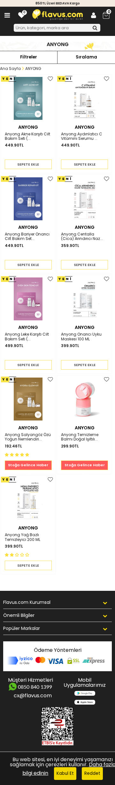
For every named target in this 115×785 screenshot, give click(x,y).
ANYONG (28, 127)
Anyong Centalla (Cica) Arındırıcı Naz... (82, 236)
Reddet (92, 773)
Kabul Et (65, 773)
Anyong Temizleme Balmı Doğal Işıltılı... (79, 437)
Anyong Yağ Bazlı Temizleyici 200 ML (22, 537)
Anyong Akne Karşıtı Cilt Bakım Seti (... (27, 136)
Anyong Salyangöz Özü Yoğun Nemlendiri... (28, 437)
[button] (17, 454)
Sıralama (86, 57)
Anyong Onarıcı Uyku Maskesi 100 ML (81, 336)
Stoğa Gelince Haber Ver (28, 466)
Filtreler (28, 57)
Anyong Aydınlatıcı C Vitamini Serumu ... (81, 136)
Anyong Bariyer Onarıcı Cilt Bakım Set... (27, 236)
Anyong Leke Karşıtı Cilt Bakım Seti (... (27, 336)
